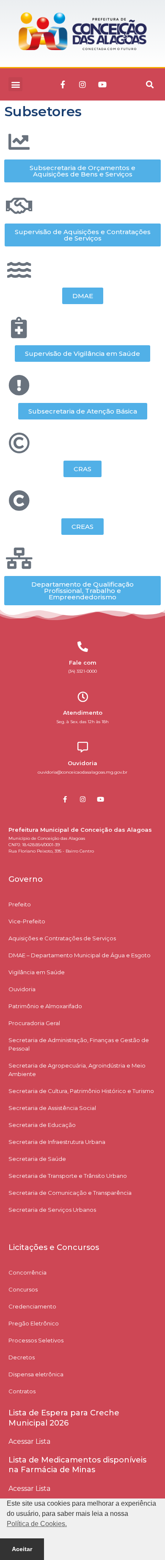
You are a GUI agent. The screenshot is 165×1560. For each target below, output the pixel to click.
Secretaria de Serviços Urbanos (52, 1209)
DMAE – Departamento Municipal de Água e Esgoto (79, 955)
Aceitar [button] (22, 1549)
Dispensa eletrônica (35, 1374)
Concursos (23, 1289)
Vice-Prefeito (26, 921)
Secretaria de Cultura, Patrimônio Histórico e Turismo (81, 1091)
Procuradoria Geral (34, 1023)
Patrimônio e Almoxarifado (45, 1006)
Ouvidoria (22, 989)
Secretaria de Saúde (37, 1158)
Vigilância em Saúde (36, 972)
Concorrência (27, 1272)
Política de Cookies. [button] (37, 1523)
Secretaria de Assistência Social (52, 1107)
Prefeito (19, 904)
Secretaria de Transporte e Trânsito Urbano (67, 1175)
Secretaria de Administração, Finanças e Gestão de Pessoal (78, 1044)
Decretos (21, 1357)
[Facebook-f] (62, 84)
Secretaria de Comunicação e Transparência (70, 1192)
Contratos (22, 1391)
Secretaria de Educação (42, 1124)
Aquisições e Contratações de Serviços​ (62, 938)
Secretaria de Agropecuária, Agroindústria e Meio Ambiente (77, 1069)
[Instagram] (82, 84)
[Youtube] (102, 84)
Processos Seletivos (35, 1340)
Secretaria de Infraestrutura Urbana (56, 1141)
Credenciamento (32, 1306)
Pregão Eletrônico (33, 1323)
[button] (15, 84)
